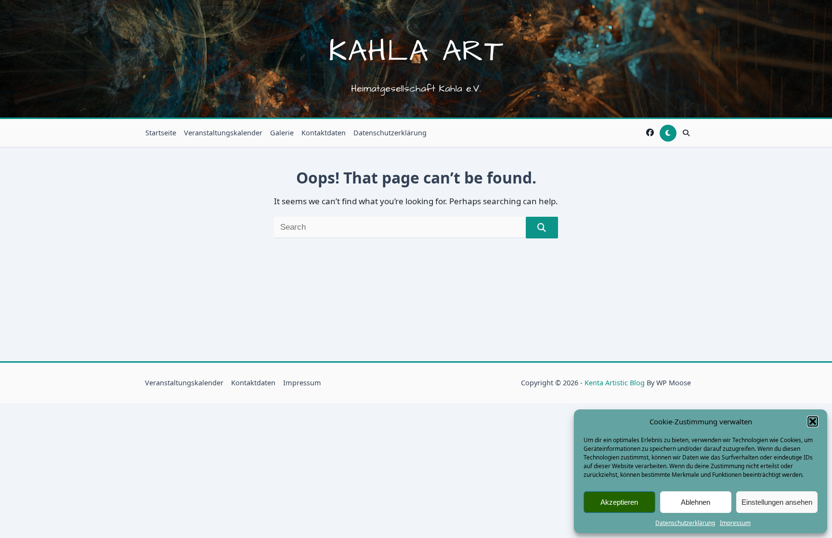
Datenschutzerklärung (685, 523)
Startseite (160, 132)
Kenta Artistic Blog (615, 382)
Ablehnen (695, 502)
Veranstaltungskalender (223, 132)
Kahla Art (416, 51)
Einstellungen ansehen (776, 502)
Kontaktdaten (323, 132)
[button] (813, 421)
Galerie (282, 132)
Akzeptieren (619, 502)
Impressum (735, 523)
